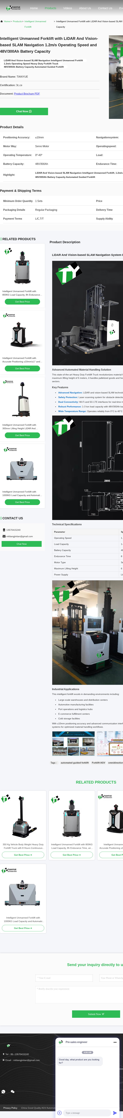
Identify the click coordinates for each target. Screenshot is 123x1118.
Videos (67, 8)
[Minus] (115, 1042)
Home (34, 8)
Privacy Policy (10, 1108)
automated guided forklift (75, 762)
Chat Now (22, 111)
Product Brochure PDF (27, 93)
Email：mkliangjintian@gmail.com (22, 1060)
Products (50, 8)
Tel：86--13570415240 (17, 1054)
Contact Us (105, 8)
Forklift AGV (98, 762)
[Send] (115, 1112)
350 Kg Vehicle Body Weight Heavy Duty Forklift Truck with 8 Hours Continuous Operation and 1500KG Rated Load (23, 846)
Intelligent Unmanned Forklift (35, 24)
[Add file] (59, 1112)
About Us (85, 8)
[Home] (13, 8)
